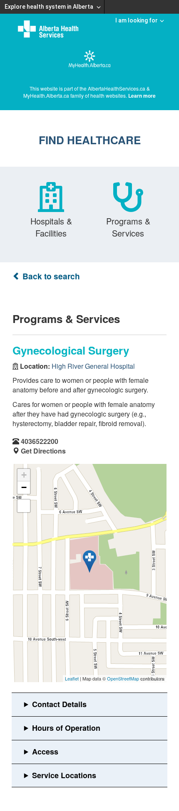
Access (45, 751)
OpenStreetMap (123, 678)
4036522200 (39, 441)
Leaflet (72, 678)
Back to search (50, 276)
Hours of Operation (66, 727)
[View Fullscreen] (23, 506)
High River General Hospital (93, 366)
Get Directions (43, 451)
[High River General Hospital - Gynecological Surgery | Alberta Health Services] (89, 561)
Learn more (142, 95)
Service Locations (64, 775)
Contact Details (59, 704)
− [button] (24, 487)
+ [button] (24, 475)
